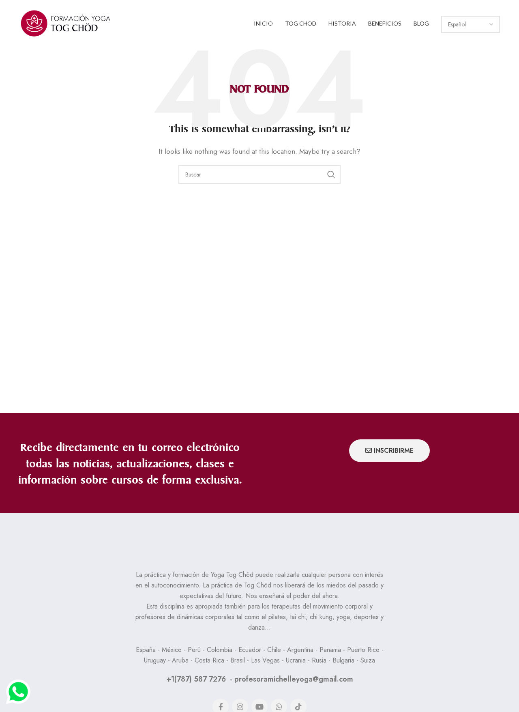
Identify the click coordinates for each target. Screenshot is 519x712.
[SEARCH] (331, 174)
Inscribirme (394, 450)
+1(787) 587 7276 (196, 679)
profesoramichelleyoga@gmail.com (293, 679)
